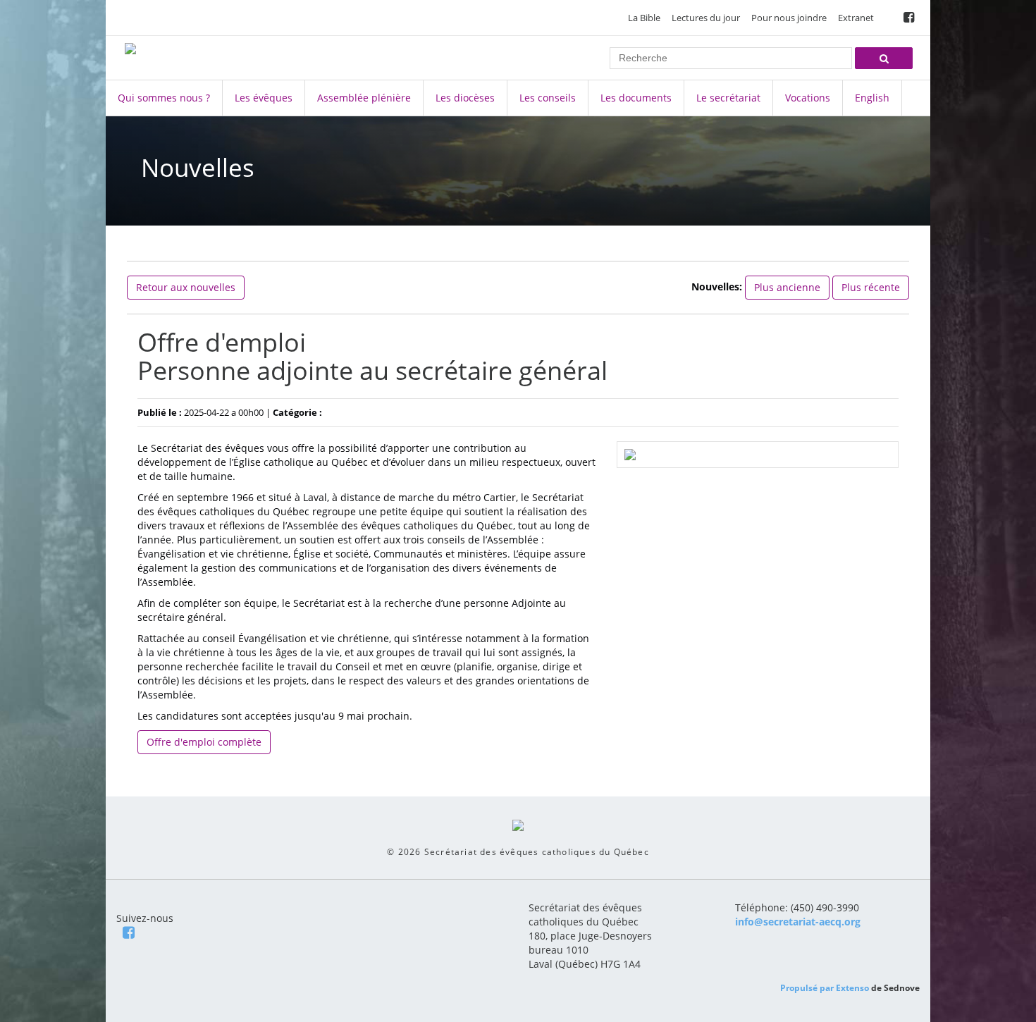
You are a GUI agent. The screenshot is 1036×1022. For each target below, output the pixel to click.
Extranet (856, 17)
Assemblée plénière (364, 97)
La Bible (644, 17)
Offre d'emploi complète (204, 742)
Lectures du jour (706, 17)
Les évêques (263, 97)
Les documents (636, 97)
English (872, 97)
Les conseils (547, 97)
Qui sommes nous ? (164, 97)
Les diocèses (465, 97)
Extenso (852, 988)
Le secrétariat (728, 97)
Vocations (807, 97)
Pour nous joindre (789, 17)
